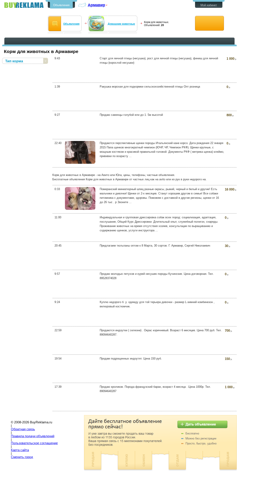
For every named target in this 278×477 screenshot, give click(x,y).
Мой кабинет (208, 5)
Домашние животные (121, 23)
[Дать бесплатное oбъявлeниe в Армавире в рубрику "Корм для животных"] (209, 23)
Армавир (96, 5)
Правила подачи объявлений (32, 436)
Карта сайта (20, 450)
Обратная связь (23, 429)
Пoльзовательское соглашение (34, 443)
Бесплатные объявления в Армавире (23, 5)
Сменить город (22, 457)
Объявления (61, 5)
